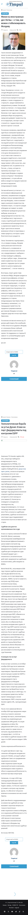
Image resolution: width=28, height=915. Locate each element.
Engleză (17, 907)
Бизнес (5, 905)
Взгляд (9, 905)
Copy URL (14, 355)
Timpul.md (5, 30)
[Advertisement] (14, 398)
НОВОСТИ (15, 905)
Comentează (14, 379)
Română (11, 907)
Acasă (4, 10)
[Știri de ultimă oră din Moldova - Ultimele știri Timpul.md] (14, 4)
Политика (9, 10)
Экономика (22, 905)
